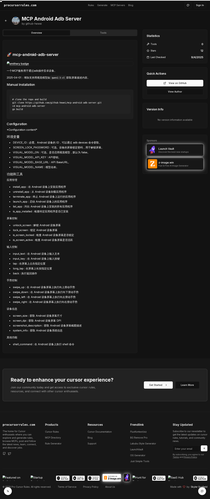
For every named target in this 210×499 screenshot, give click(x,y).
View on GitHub (178, 83)
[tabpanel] (70, 196)
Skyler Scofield (199, 486)
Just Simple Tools (139, 461)
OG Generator (137, 455)
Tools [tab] (103, 32)
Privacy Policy (190, 457)
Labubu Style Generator (143, 443)
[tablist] (70, 33)
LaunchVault (136, 449)
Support (92, 443)
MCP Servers (118, 5)
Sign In (200, 5)
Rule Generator (53, 443)
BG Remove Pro (138, 437)
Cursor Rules (52, 431)
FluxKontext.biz (138, 431)
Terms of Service (67, 486)
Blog (130, 5)
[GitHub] (4, 453)
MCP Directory (53, 437)
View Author (175, 91)
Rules (91, 5)
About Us (110, 486)
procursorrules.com (19, 424)
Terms (176, 457)
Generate (102, 5)
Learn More (187, 385)
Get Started (155, 385)
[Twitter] (9, 453)
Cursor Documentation (100, 431)
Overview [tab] (36, 32)
